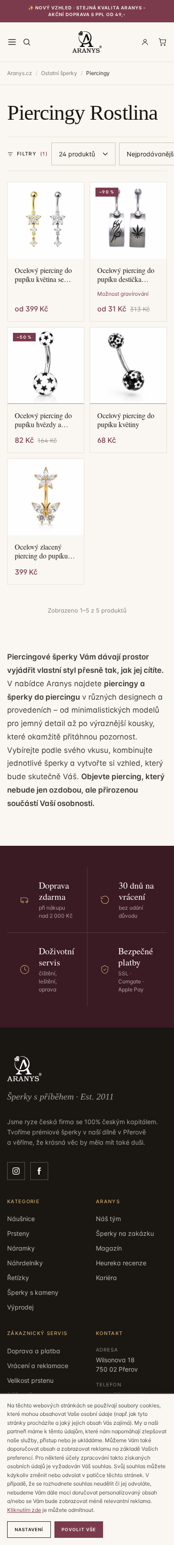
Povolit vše (79, 1529)
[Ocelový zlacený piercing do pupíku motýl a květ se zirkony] (46, 497)
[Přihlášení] (145, 42)
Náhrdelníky (25, 1263)
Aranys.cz (19, 73)
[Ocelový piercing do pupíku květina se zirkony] (46, 220)
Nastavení (29, 1529)
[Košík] (162, 42)
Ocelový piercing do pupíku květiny (125, 420)
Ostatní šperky (59, 73)
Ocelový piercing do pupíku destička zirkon (125, 275)
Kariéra (106, 1277)
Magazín (109, 1248)
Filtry (32, 154)
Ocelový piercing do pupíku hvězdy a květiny (43, 420)
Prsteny (18, 1233)
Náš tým (108, 1218)
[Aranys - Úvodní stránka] (87, 42)
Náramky (21, 1248)
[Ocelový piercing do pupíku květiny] (128, 365)
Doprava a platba (33, 1351)
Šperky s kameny (32, 1292)
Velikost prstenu (30, 1380)
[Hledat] (26, 42)
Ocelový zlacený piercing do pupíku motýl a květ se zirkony (41, 551)
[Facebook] (39, 1171)
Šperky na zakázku (125, 1233)
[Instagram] (16, 1171)
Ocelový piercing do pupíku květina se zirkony (43, 275)
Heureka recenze (121, 1263)
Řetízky (18, 1277)
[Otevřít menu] (12, 42)
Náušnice (21, 1218)
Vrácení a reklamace (37, 1365)
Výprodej (20, 1307)
